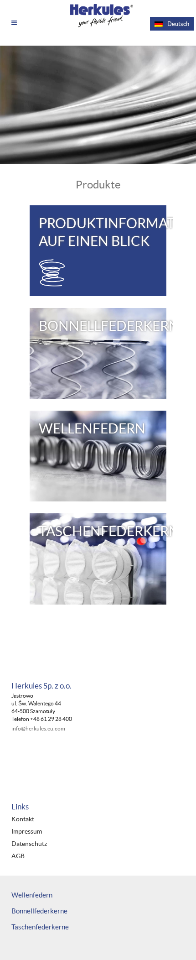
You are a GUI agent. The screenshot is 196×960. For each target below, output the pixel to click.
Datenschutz (29, 843)
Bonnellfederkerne (39, 911)
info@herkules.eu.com (38, 728)
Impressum (26, 831)
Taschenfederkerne (40, 927)
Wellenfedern (31, 895)
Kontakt (22, 819)
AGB (18, 856)
